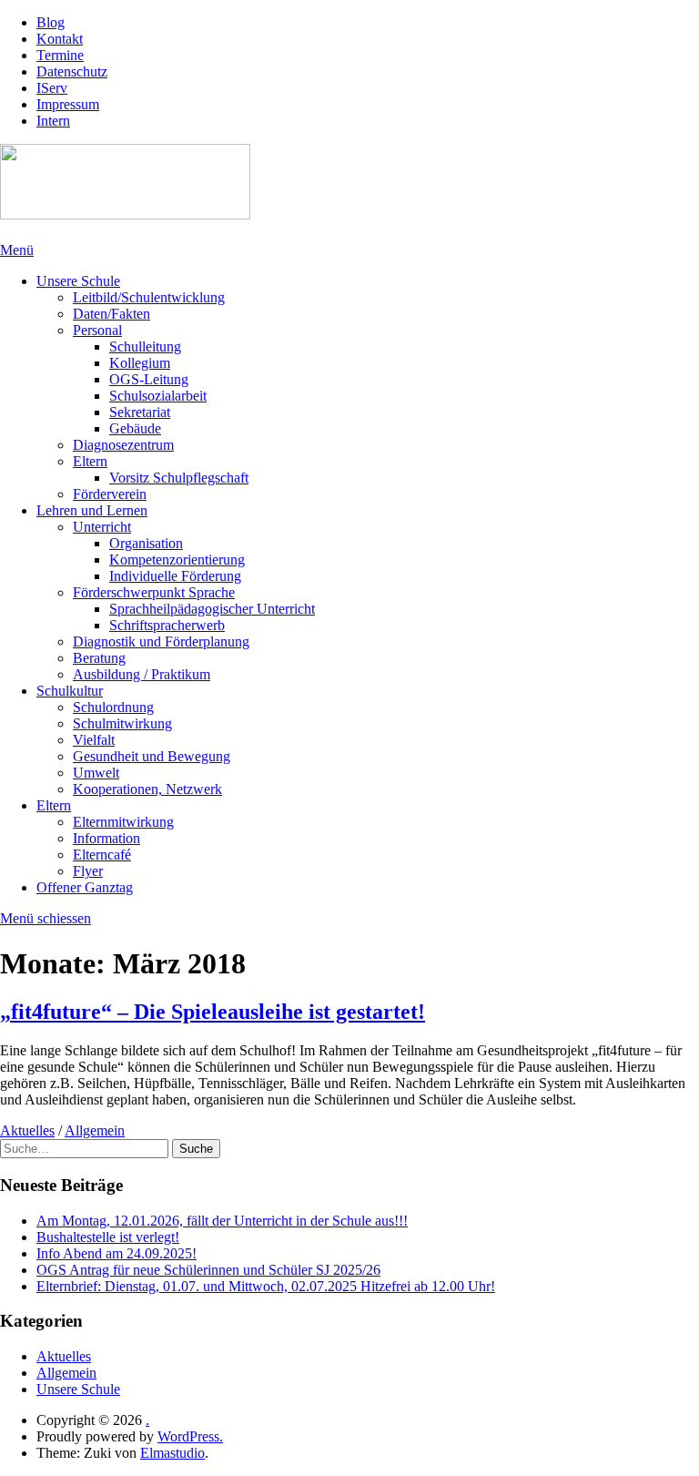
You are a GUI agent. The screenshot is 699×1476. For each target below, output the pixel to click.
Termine (60, 55)
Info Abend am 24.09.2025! (116, 1253)
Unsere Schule (78, 281)
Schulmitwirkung (122, 723)
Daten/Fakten (111, 313)
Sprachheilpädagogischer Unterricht (212, 608)
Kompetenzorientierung (177, 559)
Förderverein (110, 494)
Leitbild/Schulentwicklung (149, 297)
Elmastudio (172, 1453)
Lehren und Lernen (91, 510)
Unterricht (102, 526)
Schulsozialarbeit (158, 395)
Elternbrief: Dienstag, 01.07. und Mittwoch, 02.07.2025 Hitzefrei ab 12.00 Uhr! (265, 1286)
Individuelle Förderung (175, 576)
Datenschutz (71, 71)
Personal (97, 330)
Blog (50, 22)
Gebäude (135, 428)
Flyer (88, 871)
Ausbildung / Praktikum (141, 674)
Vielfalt (94, 740)
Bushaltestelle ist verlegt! (107, 1237)
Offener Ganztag (84, 887)
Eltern (90, 461)
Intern (53, 120)
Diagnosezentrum (123, 445)
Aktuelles (27, 1130)
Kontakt (59, 38)
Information (106, 838)
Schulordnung (113, 707)
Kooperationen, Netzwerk (147, 789)
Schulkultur (69, 690)
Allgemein (95, 1130)
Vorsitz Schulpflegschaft (178, 477)
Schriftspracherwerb (167, 625)
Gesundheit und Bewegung (151, 756)
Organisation (146, 543)
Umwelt (96, 772)
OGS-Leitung (148, 379)
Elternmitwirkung (123, 822)
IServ (51, 88)
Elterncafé (102, 854)
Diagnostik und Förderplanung (161, 641)
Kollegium (139, 363)
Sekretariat (139, 412)
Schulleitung (145, 346)
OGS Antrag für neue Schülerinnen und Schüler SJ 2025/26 (208, 1270)
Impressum (67, 104)
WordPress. (190, 1436)
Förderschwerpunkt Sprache (154, 592)
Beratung (99, 658)
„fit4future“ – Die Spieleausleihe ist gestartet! (212, 1011)
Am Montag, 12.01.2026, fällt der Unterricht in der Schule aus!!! (222, 1220)
